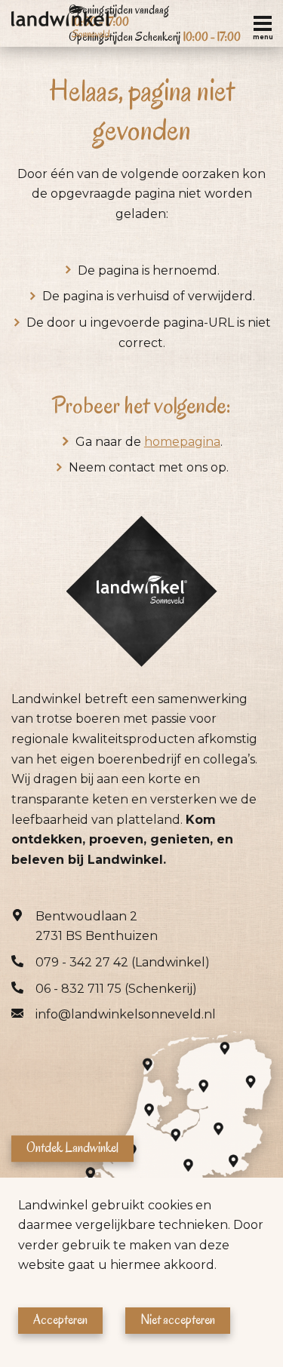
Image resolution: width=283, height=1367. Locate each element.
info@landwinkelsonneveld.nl (125, 1014)
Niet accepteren (177, 1320)
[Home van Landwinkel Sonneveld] (62, 23)
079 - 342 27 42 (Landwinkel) (122, 962)
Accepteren (60, 1320)
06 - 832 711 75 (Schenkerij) (116, 988)
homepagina (182, 442)
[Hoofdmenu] (263, 23)
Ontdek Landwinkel (72, 1148)
